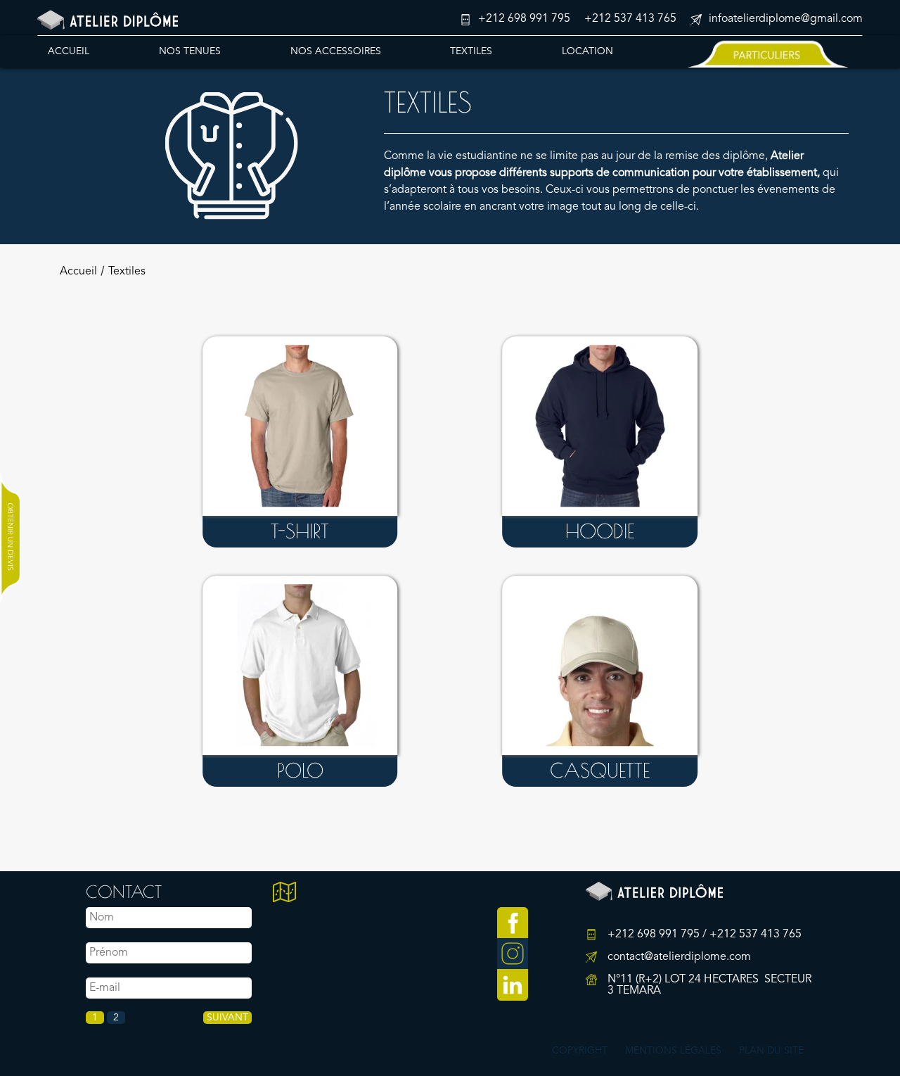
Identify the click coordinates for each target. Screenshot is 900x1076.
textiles (127, 271)
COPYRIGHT (580, 1051)
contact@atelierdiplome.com (679, 957)
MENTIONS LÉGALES (673, 1051)
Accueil (78, 271)
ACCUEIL (68, 51)
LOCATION (587, 51)
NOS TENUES (190, 51)
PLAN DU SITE (771, 1051)
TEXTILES (471, 51)
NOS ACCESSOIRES (335, 51)
